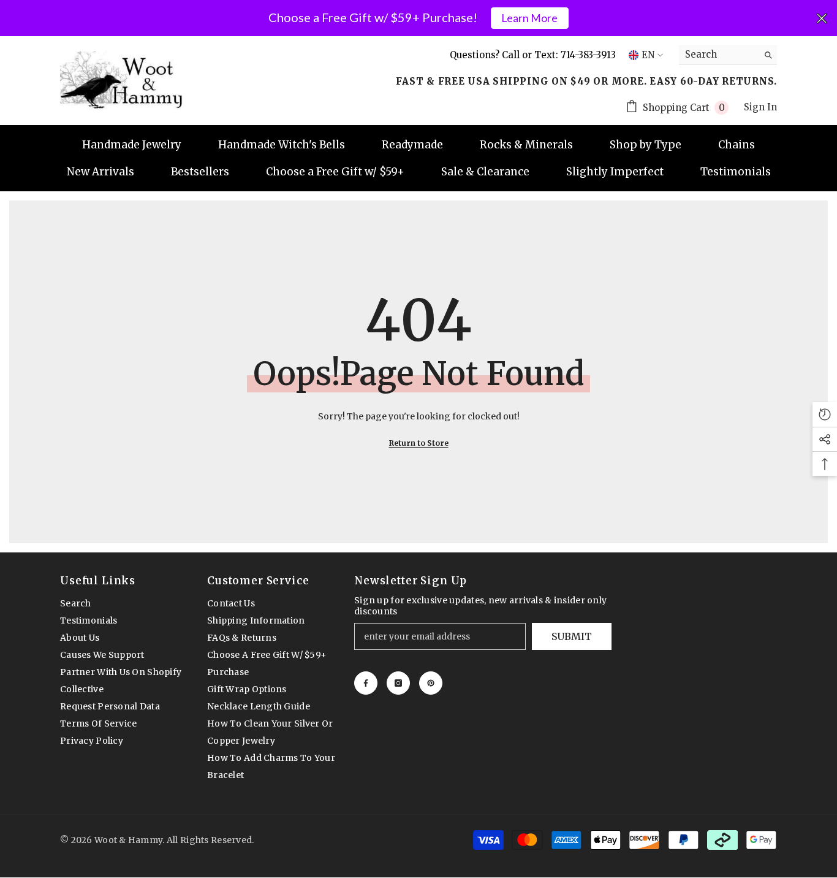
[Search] (728, 55)
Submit (571, 636)
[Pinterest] (430, 683)
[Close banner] (821, 18)
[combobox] (718, 54)
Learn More (529, 18)
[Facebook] (365, 683)
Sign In (760, 107)
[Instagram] (398, 683)
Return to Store (419, 443)
